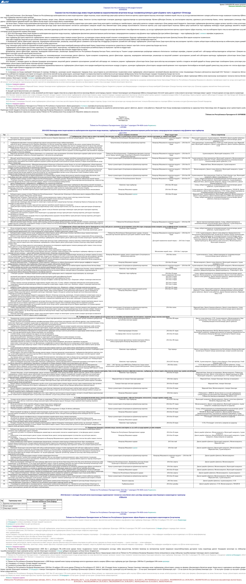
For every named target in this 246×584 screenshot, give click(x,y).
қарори (135, 194)
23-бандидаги (34, 569)
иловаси (11, 524)
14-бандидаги (64, 575)
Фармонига (152, 125)
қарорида (165, 561)
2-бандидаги (12, 522)
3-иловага (84, 106)
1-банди (159, 528)
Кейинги (9, 70)
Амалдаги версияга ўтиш (237, 6)
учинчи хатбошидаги (233, 555)
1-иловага (203, 33)
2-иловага (31, 78)
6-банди (59, 551)
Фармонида (182, 520)
